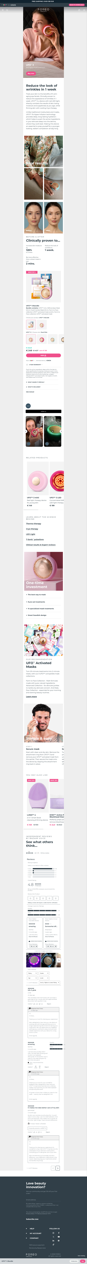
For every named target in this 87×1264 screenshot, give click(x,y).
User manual (30, 391)
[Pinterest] (59, 1241)
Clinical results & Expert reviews (40, 545)
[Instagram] (53, 1233)
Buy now (31, 73)
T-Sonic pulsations (35, 539)
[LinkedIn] (53, 1241)
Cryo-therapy (32, 529)
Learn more (31, 696)
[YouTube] (59, 1237)
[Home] (43, 10)
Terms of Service (42, 1213)
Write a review (45, 853)
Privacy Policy (30, 1213)
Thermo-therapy (33, 524)
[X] (53, 1237)
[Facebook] (59, 1233)
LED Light (30, 534)
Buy (83, 1261)
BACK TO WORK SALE (77, 5)
